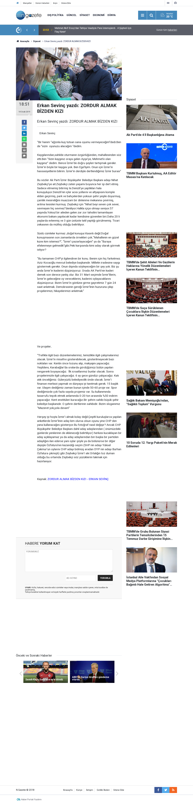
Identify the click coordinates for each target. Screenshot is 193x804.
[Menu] (142, 15)
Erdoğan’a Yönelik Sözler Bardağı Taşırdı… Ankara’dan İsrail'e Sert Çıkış (91, 29)
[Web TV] (168, 3)
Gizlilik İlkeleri (103, 790)
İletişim (89, 790)
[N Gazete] (28, 15)
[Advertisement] (79, 319)
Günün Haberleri (42, 3)
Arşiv (55, 3)
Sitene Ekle (66, 3)
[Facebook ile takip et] (158, 790)
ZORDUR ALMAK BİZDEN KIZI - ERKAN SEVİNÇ (78, 479)
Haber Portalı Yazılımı (31, 799)
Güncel (71, 15)
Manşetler (27, 3)
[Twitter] (24, 127)
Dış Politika (55, 15)
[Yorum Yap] (24, 155)
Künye (79, 790)
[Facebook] (24, 122)
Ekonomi (98, 15)
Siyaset (85, 15)
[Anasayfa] (17, 3)
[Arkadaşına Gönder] (24, 144)
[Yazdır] (24, 150)
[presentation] (27, 30)
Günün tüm (166, 29)
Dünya (112, 15)
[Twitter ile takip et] (165, 790)
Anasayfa (68, 790)
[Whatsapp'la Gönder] (24, 139)
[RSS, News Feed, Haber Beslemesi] (173, 790)
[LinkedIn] (24, 133)
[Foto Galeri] (175, 3)
